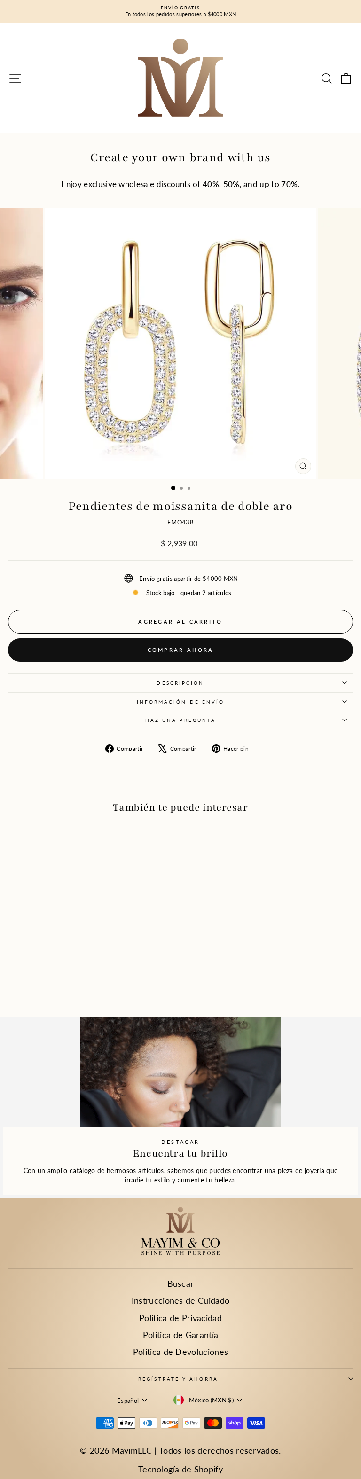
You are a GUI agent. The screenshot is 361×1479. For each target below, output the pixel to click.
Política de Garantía (180, 1335)
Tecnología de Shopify (180, 1469)
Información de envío (181, 701)
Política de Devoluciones (180, 1351)
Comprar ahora (181, 650)
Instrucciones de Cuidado (181, 1300)
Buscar (180, 1283)
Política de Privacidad (180, 1318)
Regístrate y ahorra (178, 1379)
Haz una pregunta (180, 720)
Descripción (180, 683)
